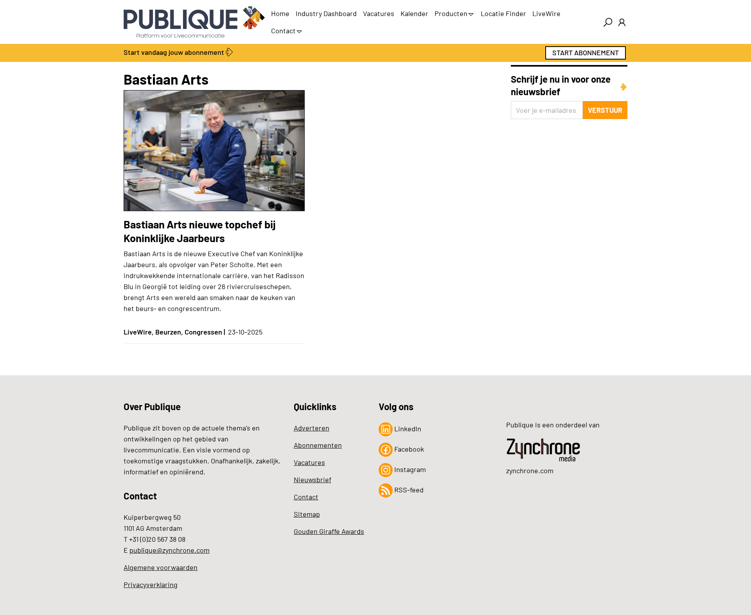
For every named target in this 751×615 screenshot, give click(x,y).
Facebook (408, 449)
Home (280, 13)
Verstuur (605, 110)
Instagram (409, 469)
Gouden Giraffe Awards (329, 531)
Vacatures (378, 13)
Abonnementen (318, 445)
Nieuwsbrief (312, 479)
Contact (283, 30)
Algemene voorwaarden (161, 567)
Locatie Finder (503, 13)
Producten (451, 13)
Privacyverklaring (151, 584)
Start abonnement (585, 52)
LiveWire (546, 13)
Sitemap (307, 514)
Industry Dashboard (326, 13)
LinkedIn (407, 428)
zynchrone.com (529, 470)
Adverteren (311, 427)
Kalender (414, 13)
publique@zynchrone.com (169, 550)
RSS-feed (408, 489)
